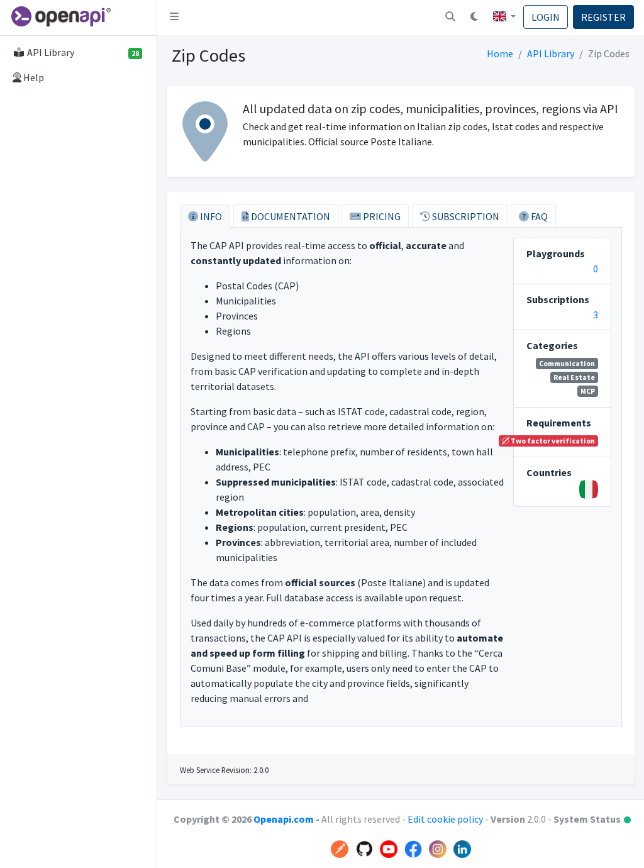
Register (603, 17)
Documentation (289, 216)
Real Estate (574, 377)
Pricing (381, 216)
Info (210, 216)
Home (500, 53)
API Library (550, 53)
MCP (587, 391)
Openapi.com (283, 819)
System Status (592, 819)
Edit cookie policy (446, 819)
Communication (567, 363)
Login (545, 17)
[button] (450, 17)
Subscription (464, 216)
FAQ (538, 216)
